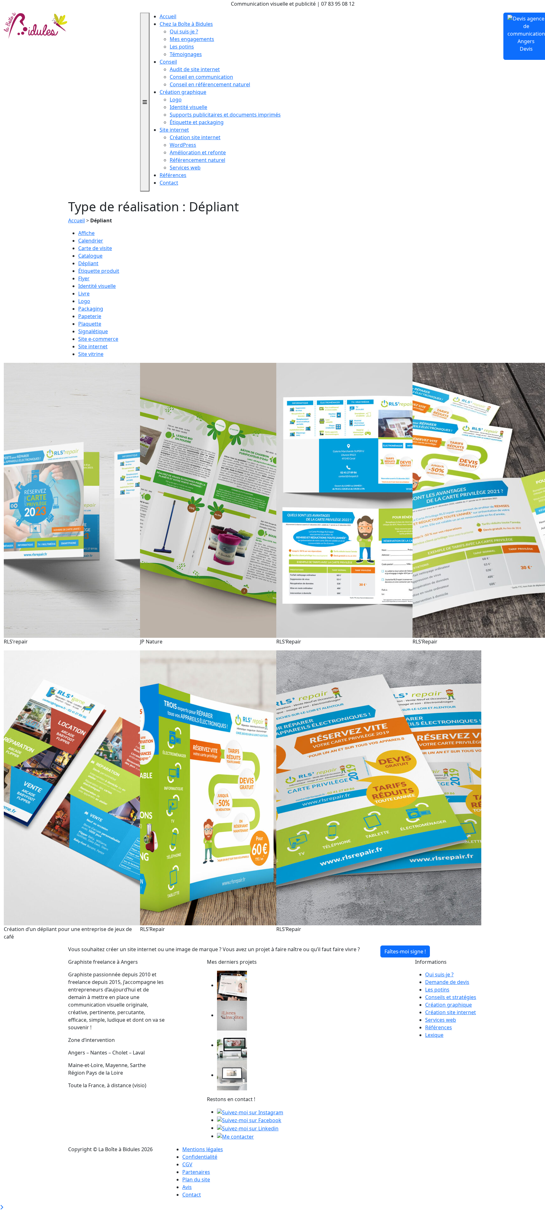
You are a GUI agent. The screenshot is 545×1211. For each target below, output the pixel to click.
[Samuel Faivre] (232, 1074)
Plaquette (89, 323)
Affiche (86, 233)
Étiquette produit (98, 270)
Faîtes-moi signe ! (405, 951)
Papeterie (89, 316)
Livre (84, 293)
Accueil (168, 16)
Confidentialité (199, 1156)
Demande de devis (447, 982)
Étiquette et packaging (197, 122)
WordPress (183, 144)
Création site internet (195, 137)
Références (173, 175)
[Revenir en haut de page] (1, 1207)
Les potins (182, 46)
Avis (187, 1187)
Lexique (434, 1034)
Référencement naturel (197, 160)
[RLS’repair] (106, 499)
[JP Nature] (242, 499)
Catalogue (90, 255)
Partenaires (196, 1171)
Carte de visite (95, 248)
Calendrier (90, 240)
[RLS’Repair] (378, 499)
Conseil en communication (201, 76)
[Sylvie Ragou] (232, 985)
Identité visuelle (188, 107)
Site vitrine (90, 354)
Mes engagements (192, 39)
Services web (185, 167)
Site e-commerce (98, 338)
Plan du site (196, 1179)
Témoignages (186, 54)
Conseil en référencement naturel (210, 84)
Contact (169, 182)
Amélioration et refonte (198, 152)
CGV (187, 1164)
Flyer (84, 278)
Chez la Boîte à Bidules (186, 23)
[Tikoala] (232, 1045)
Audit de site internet (195, 69)
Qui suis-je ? (184, 31)
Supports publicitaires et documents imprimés (225, 114)
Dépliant (88, 263)
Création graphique (183, 92)
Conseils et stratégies (450, 997)
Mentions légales (202, 1149)
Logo (176, 99)
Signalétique (93, 331)
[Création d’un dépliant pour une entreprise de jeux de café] (106, 787)
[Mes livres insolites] (232, 1015)
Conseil (168, 61)
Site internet (174, 129)
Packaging (90, 308)
